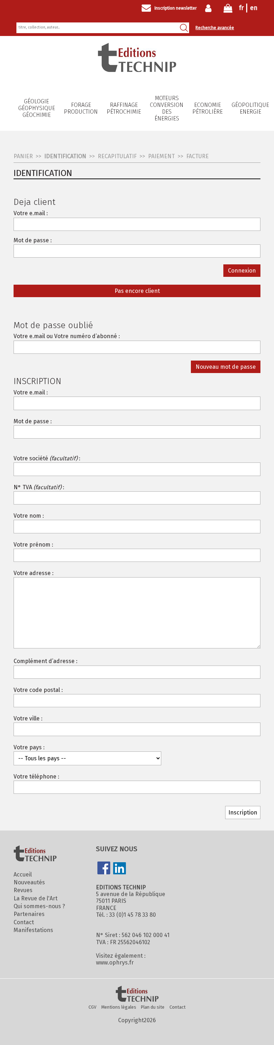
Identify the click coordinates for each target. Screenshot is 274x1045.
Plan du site (152, 1007)
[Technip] (137, 70)
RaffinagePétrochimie (124, 108)
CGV (92, 1007)
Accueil (23, 874)
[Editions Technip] (137, 994)
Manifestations (33, 930)
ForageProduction (81, 108)
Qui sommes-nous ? (39, 906)
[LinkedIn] (119, 869)
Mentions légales (118, 1007)
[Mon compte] (210, 8)
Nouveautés (29, 882)
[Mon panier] (228, 10)
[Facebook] (103, 869)
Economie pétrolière (207, 108)
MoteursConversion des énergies (166, 108)
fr (241, 8)
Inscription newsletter (175, 8)
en (254, 8)
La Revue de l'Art (35, 898)
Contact (24, 922)
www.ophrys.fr (115, 962)
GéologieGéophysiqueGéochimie (36, 108)
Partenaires (29, 914)
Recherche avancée (215, 27)
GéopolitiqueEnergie (250, 108)
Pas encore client (137, 291)
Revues (23, 890)
